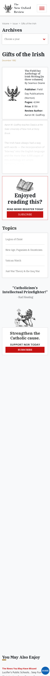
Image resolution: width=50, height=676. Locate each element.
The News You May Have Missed (19, 668)
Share (45, 670)
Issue (15, 23)
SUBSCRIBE (25, 214)
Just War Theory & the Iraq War (22, 271)
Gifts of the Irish (28, 23)
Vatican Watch (13, 260)
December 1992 (9, 60)
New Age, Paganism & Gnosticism (23, 249)
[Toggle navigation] (42, 8)
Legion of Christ (14, 239)
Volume (5, 23)
